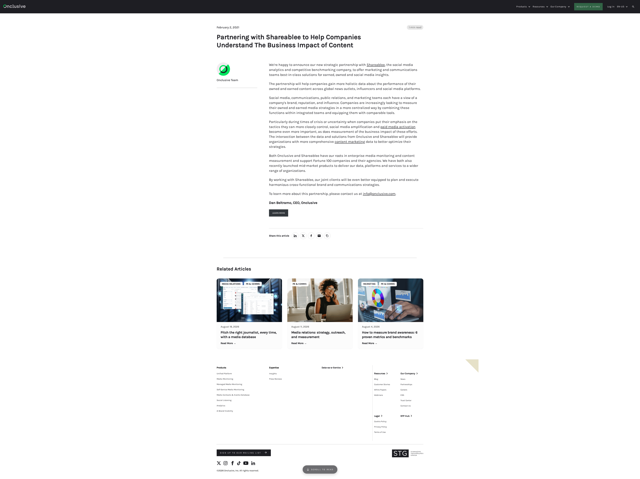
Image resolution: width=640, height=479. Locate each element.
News (402, 379)
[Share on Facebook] (311, 235)
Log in (610, 6)
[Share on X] (303, 235)
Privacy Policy (380, 427)
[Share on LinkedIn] (295, 235)
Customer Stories (382, 384)
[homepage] (23, 7)
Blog (376, 379)
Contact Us (405, 406)
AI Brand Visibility (225, 411)
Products (521, 6)
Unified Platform (224, 373)
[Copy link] (327, 235)
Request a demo (588, 7)
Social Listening (224, 400)
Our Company (558, 6)
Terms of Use (380, 432)
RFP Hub (405, 416)
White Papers (380, 390)
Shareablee (376, 65)
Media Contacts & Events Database (233, 395)
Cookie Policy (380, 421)
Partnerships (406, 384)
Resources (539, 6)
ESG (402, 395)
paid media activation (398, 127)
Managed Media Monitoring (229, 384)
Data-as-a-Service (331, 367)
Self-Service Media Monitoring (230, 389)
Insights (273, 373)
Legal (377, 416)
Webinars (378, 395)
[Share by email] (319, 235)
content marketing (350, 142)
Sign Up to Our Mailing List (241, 453)
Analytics (221, 405)
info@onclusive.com (379, 194)
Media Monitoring (225, 379)
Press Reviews (275, 379)
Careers (403, 390)
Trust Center (405, 400)
